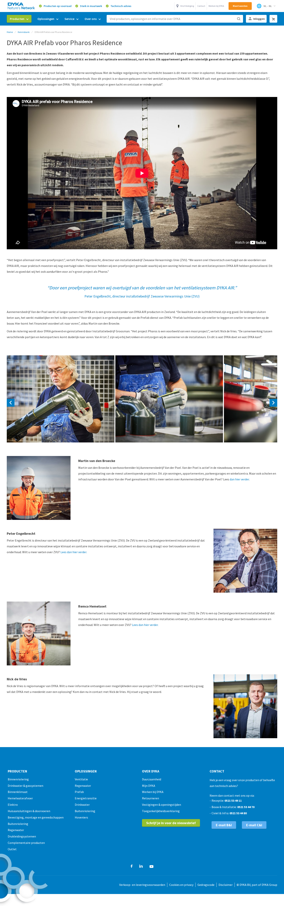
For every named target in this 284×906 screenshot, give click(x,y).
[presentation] (10, 403)
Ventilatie (81, 779)
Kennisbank (24, 32)
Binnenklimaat (18, 792)
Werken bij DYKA (216, 5)
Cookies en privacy (181, 885)
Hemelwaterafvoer (20, 798)
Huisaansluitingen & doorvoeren (29, 811)
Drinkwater (82, 805)
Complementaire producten (26, 843)
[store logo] (21, 6)
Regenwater (16, 830)
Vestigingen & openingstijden (161, 805)
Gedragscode (205, 885)
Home (10, 32)
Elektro (13, 805)
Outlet (12, 849)
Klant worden (240, 5)
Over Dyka (150, 771)
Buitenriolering (18, 824)
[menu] (55, 19)
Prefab (79, 792)
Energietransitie (86, 798)
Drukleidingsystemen (22, 836)
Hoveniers (81, 817)
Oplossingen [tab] (86, 771)
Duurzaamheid (151, 779)
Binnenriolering (18, 779)
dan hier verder (239, 479)
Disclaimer (226, 885)
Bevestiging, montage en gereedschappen (36, 817)
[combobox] (175, 19)
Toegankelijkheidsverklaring (161, 811)
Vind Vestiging (187, 5)
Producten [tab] (17, 771)
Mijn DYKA (148, 786)
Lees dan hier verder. (73, 552)
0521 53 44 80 (238, 813)
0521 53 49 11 (233, 800)
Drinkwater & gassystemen (25, 786)
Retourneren (150, 798)
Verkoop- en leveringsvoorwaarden (142, 885)
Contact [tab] (217, 771)
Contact (201, 5)
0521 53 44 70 (245, 807)
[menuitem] (19, 19)
